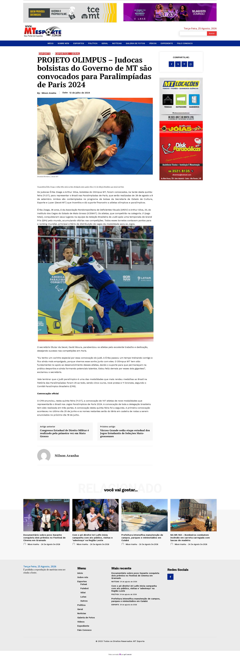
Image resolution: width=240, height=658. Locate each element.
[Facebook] (171, 64)
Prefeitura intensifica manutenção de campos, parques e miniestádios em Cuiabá (142, 537)
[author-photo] (25, 544)
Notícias (115, 582)
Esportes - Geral (67, 53)
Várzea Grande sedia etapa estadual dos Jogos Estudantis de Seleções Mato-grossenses (125, 433)
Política (115, 594)
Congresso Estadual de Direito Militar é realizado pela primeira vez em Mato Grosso (64, 433)
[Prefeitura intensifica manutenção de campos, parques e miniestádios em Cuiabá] (144, 515)
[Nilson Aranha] (44, 455)
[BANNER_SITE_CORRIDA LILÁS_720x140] (170, 12)
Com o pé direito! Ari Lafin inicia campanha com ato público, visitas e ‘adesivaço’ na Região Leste (92, 537)
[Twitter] (178, 64)
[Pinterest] (184, 64)
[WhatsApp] (190, 64)
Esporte (44, 53)
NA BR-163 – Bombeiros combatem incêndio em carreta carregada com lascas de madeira (190, 537)
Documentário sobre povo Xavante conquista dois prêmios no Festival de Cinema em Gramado (44, 537)
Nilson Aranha (49, 93)
